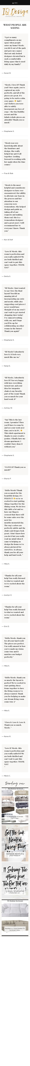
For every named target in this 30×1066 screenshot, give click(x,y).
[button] (15, 2)
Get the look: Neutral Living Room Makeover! (15, 854)
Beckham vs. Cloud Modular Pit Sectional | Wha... (15, 929)
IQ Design (15, 12)
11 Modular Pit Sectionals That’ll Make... (15, 817)
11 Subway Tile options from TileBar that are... (15, 892)
